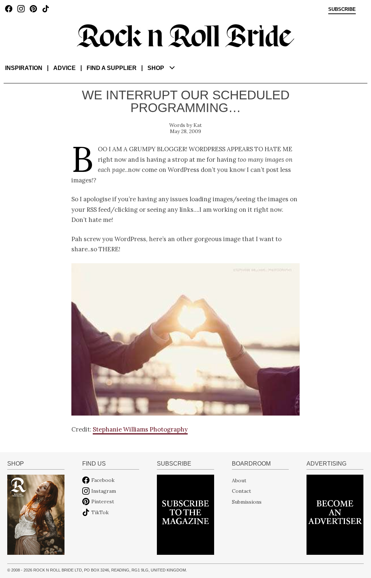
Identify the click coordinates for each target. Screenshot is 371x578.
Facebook (102, 480)
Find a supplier (112, 68)
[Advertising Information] (335, 514)
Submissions (247, 501)
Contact (241, 491)
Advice (64, 68)
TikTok (100, 512)
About (239, 480)
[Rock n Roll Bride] (185, 35)
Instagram (103, 491)
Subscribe (342, 9)
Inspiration (23, 68)
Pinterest (102, 501)
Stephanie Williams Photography (140, 429)
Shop (155, 68)
